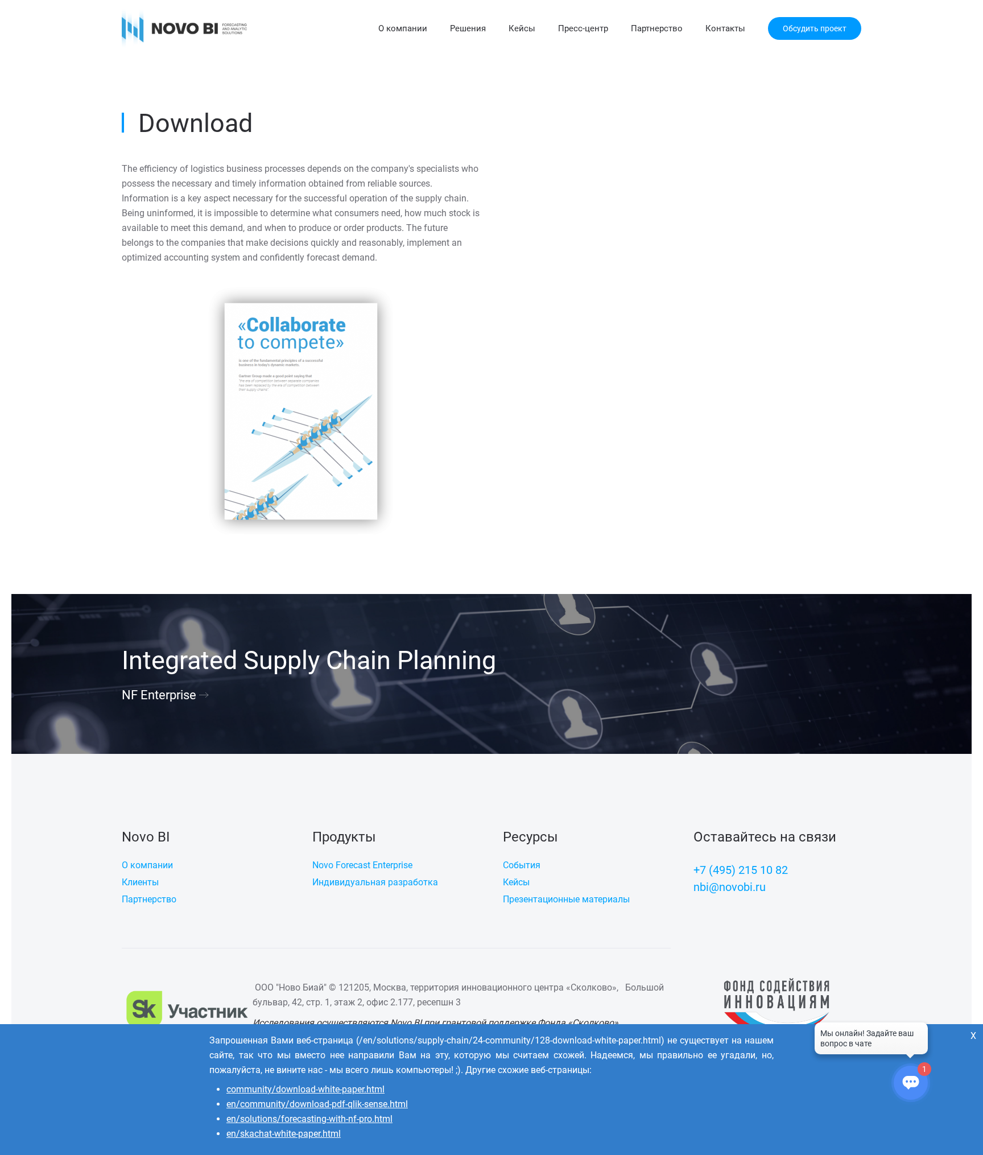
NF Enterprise (159, 695)
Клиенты (140, 882)
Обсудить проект (814, 28)
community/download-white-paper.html (305, 1089)
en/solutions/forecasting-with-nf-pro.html (309, 1118)
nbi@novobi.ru (729, 887)
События (521, 865)
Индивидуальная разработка (375, 882)
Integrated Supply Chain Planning (309, 660)
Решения (468, 28)
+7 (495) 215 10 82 (740, 870)
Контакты (725, 28)
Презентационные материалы (566, 899)
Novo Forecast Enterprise (362, 865)
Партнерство (657, 28)
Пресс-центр (583, 28)
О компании (402, 28)
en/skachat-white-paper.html (283, 1133)
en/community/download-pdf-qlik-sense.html (317, 1104)
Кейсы (522, 28)
